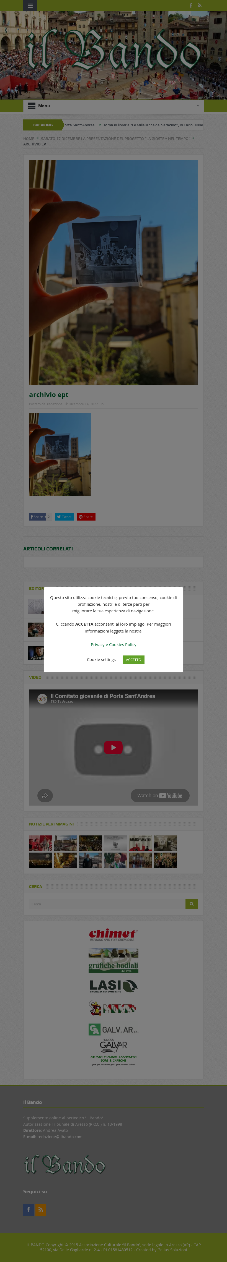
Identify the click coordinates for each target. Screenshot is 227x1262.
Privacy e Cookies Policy (113, 644)
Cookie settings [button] (101, 659)
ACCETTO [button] (133, 659)
